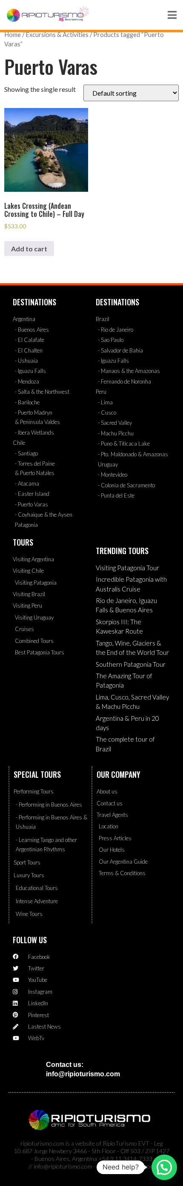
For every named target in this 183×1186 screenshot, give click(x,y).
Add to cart (29, 249)
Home (12, 34)
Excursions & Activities (57, 34)
